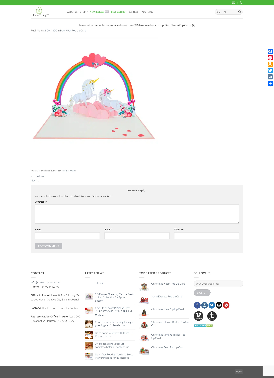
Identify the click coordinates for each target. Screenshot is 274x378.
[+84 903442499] (241, 2)
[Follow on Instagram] (204, 305)
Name (38, 229)
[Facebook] (270, 51)
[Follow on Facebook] (197, 305)
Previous (37, 176)
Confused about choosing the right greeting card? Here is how (114, 323)
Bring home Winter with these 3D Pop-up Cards (114, 334)
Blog (150, 12)
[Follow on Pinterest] (226, 305)
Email (108, 229)
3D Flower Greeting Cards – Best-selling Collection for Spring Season (114, 297)
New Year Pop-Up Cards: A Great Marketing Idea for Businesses (114, 356)
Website (178, 229)
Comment (41, 201)
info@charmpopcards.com (45, 282)
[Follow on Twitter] (212, 305)
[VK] (270, 77)
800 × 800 (51, 30)
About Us (72, 12)
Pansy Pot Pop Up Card (73, 30)
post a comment (69, 170)
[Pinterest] (270, 58)
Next (35, 180)
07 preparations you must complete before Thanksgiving (112, 345)
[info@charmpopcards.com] (234, 2)
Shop (82, 12)
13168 (99, 283)
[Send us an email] (219, 305)
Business (133, 12)
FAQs (143, 12)
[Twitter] (270, 70)
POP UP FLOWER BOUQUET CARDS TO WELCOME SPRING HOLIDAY (113, 311)
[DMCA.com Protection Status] (203, 325)
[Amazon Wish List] (270, 64)
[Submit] (240, 12)
